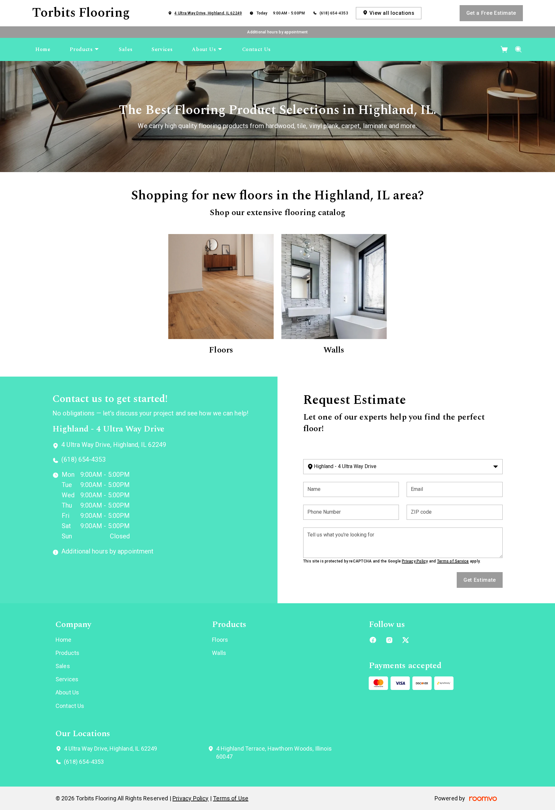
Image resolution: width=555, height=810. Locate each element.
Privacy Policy (415, 561)
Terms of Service (453, 561)
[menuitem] (43, 49)
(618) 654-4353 (334, 13)
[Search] (518, 49)
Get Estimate (479, 580)
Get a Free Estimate (491, 13)
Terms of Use (230, 798)
